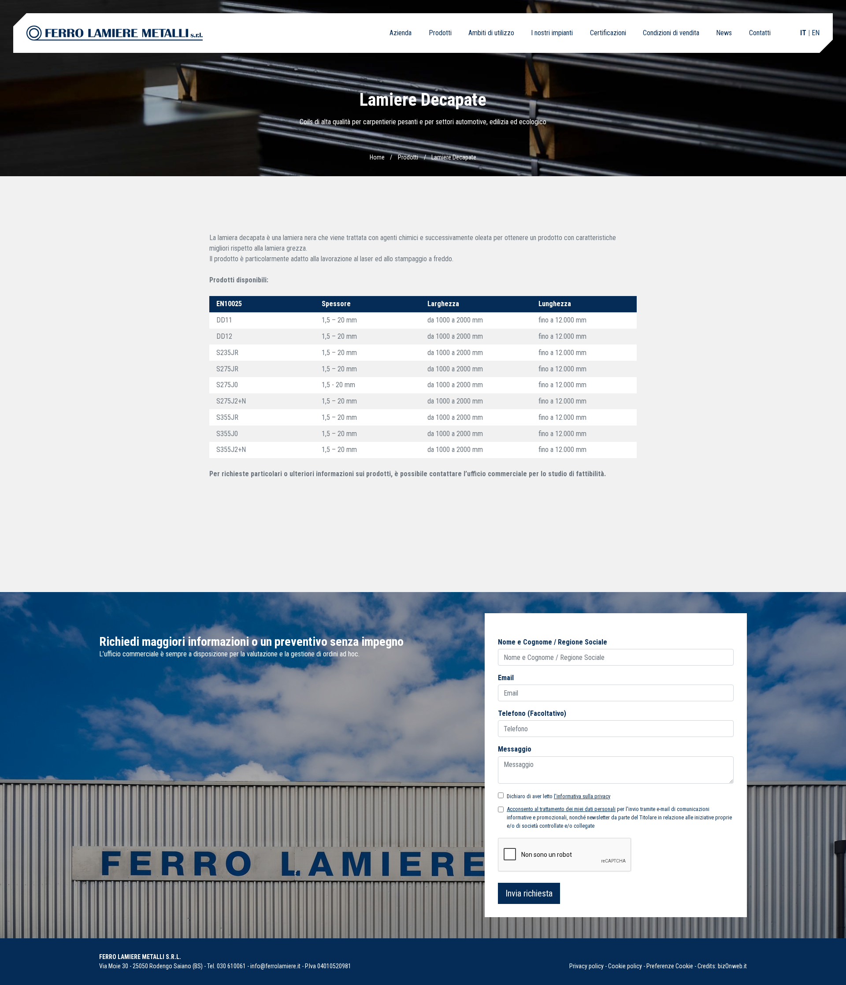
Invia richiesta (529, 893)
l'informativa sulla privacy (582, 796)
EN (816, 33)
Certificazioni (608, 33)
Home (377, 157)
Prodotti (440, 33)
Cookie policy (625, 966)
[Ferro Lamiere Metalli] (114, 33)
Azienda (401, 33)
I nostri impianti (552, 33)
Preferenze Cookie (669, 966)
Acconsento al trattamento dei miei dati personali (561, 809)
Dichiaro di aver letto (558, 796)
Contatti (760, 33)
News (724, 33)
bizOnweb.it (732, 966)
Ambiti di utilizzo (491, 33)
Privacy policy (586, 966)
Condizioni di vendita (671, 33)
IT (803, 33)
